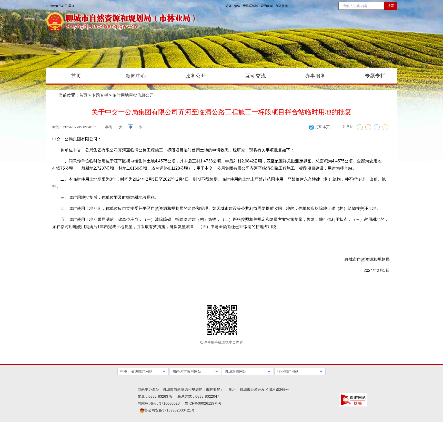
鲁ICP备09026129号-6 (203, 403)
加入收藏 (282, 6)
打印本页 (322, 127)
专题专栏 (100, 95)
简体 (228, 6)
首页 (83, 95)
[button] (143, 371)
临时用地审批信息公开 (133, 95)
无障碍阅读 (250, 6)
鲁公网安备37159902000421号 (169, 410)
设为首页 (267, 6)
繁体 (237, 6)
